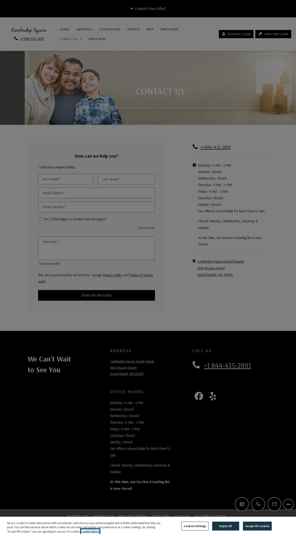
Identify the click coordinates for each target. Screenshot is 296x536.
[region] (148, 526)
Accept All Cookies (257, 526)
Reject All (225, 526)
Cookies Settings (195, 526)
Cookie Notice (90, 531)
